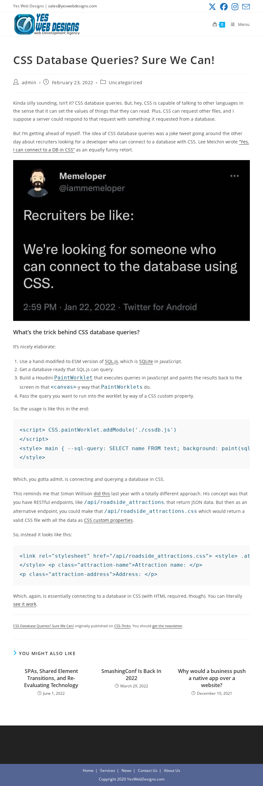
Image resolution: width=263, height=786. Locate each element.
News (127, 770)
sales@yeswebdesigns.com (72, 6)
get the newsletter (167, 625)
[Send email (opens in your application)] (245, 7)
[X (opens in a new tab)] (212, 7)
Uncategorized (125, 82)
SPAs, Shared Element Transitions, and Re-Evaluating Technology (51, 678)
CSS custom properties (108, 520)
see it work (24, 604)
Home (88, 770)
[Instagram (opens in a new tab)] (235, 7)
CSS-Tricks (122, 625)
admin (29, 82)
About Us (172, 770)
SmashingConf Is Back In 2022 (131, 675)
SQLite (146, 361)
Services (107, 770)
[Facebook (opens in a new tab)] (224, 7)
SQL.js (111, 361)
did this (102, 493)
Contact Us (147, 770)
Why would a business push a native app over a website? (212, 678)
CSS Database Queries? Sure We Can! (43, 625)
